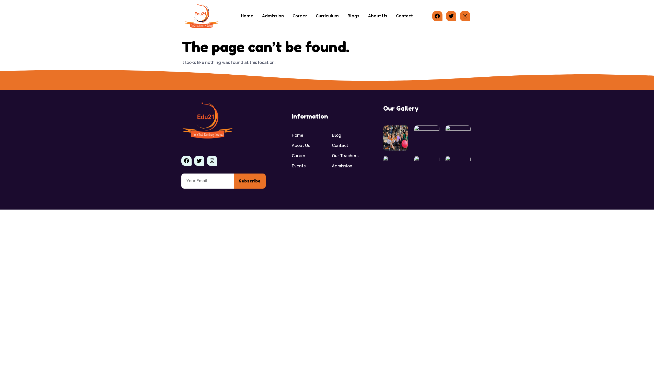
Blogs (353, 16)
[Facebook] (437, 16)
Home (247, 16)
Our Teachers (345, 155)
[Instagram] (465, 16)
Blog (336, 135)
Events (299, 166)
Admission (273, 16)
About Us (377, 16)
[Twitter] (451, 16)
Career (300, 16)
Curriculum (327, 16)
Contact (404, 16)
